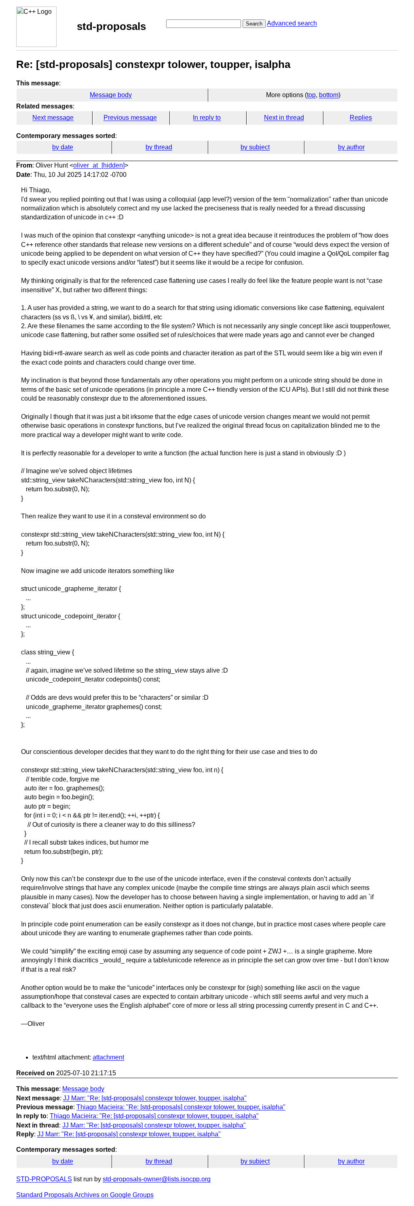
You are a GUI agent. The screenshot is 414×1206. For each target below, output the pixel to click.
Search (254, 24)
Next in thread (284, 117)
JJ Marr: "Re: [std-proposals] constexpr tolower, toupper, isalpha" (155, 1098)
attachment (108, 1057)
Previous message (130, 117)
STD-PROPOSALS (44, 1179)
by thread (159, 147)
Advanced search (292, 23)
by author (351, 147)
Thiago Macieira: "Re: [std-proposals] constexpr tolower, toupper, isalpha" (180, 1107)
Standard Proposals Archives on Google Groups (85, 1194)
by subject (255, 147)
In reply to (207, 117)
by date (62, 147)
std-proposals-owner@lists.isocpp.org (157, 1179)
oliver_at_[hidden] (99, 165)
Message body (111, 94)
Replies (361, 117)
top (311, 94)
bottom (328, 94)
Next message (53, 117)
